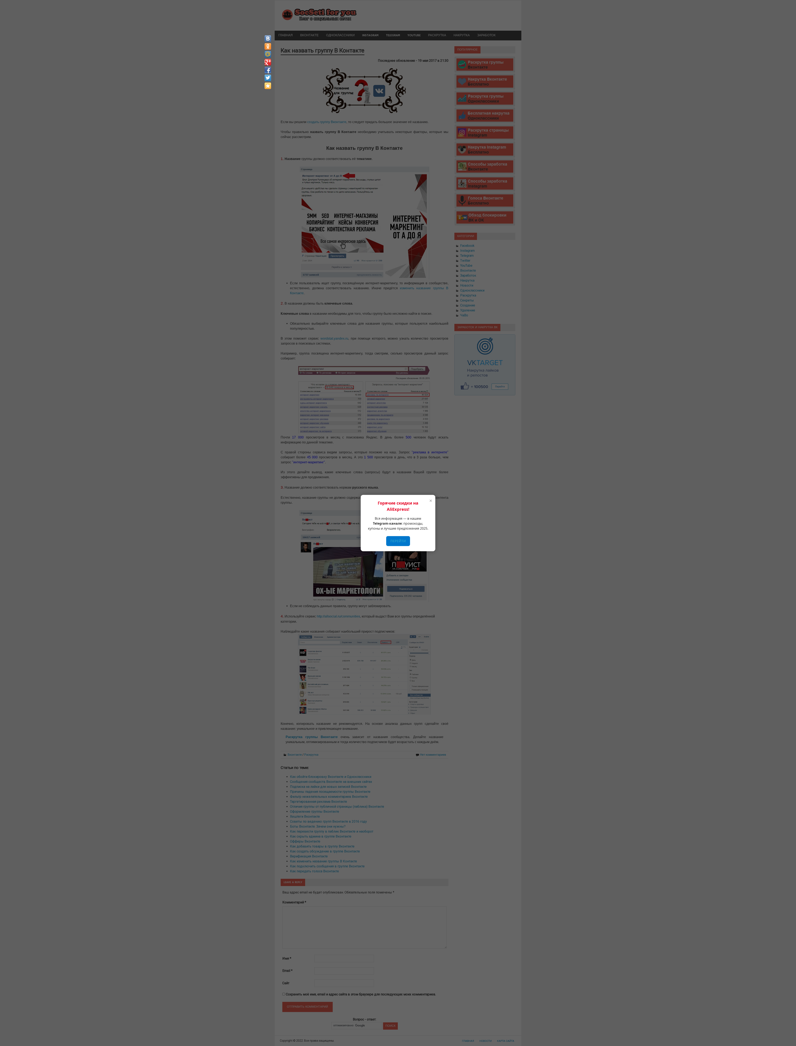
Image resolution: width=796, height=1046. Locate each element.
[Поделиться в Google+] (268, 62)
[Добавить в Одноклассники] (268, 46)
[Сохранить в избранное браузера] (268, 85)
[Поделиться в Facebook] (268, 70)
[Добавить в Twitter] (268, 78)
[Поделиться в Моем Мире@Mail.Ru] (268, 54)
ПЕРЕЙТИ (398, 541)
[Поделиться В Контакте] (268, 38)
